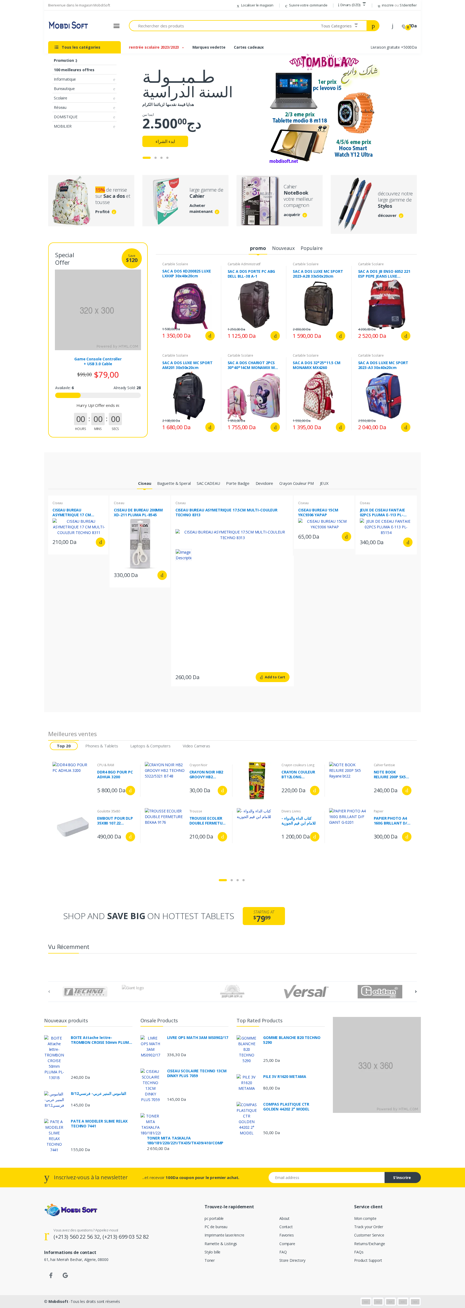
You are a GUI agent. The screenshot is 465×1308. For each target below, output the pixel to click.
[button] (352, 5)
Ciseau (57, 503)
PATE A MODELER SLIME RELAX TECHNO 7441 (99, 1123)
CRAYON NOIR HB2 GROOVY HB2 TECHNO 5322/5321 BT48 (207, 774)
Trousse (195, 811)
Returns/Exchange (369, 1243)
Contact (286, 1226)
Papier (378, 811)
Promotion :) (65, 60)
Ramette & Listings (221, 1243)
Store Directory (292, 1260)
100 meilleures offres (74, 69)
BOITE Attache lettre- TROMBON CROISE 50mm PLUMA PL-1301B (101, 1040)
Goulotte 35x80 (108, 811)
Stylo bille (212, 1252)
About (284, 1218)
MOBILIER (63, 126)
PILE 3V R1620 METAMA (284, 1076)
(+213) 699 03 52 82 (126, 1236)
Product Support (368, 1260)
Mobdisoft (58, 1301)
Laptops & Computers (150, 745)
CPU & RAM (105, 765)
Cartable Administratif (244, 264)
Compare (287, 1243)
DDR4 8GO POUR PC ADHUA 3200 (115, 774)
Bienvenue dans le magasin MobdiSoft (79, 5)
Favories (286, 1235)
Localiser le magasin (256, 5)
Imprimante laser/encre (224, 1235)
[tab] (258, 248)
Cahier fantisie (384, 765)
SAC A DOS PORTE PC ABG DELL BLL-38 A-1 (251, 274)
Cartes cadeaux (249, 47)
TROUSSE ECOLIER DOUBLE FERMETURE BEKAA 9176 (208, 821)
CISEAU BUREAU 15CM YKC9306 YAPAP (318, 512)
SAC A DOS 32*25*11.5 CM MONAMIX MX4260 (316, 365)
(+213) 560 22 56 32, (78, 1236)
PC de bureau (216, 1226)
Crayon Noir (198, 765)
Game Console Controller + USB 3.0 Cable (98, 361)
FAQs (358, 1252)
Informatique (65, 79)
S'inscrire (402, 1177)
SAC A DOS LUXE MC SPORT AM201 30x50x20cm (187, 365)
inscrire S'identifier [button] (399, 5)
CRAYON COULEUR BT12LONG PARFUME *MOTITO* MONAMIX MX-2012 (299, 774)
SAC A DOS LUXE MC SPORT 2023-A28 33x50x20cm (318, 274)
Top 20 (64, 745)
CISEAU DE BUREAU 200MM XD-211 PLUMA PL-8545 (138, 512)
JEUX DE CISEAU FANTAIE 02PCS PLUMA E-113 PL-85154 (382, 512)
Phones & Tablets (101, 745)
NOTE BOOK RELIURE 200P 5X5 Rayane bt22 (390, 774)
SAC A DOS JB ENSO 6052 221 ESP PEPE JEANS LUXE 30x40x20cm (384, 274)
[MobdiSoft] (68, 26)
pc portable (214, 1218)
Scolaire (60, 98)
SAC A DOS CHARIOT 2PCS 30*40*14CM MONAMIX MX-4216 (253, 365)
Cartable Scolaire (175, 264)
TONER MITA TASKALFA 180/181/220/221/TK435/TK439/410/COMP (185, 1140)
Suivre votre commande (307, 5)
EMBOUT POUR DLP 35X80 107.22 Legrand (115, 821)
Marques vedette (209, 47)
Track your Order (368, 1226)
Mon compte (365, 1218)
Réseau (60, 107)
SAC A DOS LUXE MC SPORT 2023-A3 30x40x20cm (383, 365)
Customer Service (369, 1235)
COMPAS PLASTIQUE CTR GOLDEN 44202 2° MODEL (286, 1107)
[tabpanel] (232, 109)
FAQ (283, 1252)
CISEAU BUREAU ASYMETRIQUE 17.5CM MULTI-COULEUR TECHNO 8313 (226, 512)
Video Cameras (196, 745)
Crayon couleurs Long (298, 765)
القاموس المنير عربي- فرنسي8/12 (98, 1093)
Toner (210, 1260)
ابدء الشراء (165, 141)
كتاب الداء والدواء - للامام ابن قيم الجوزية (298, 821)
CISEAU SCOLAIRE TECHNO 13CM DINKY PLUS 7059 (197, 1073)
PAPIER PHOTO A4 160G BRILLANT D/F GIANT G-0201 (391, 821)
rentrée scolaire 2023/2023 (154, 47)
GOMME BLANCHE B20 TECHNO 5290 (291, 1040)
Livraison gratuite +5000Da (394, 47)
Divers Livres (291, 811)
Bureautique (64, 88)
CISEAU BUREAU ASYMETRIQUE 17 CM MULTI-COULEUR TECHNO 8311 (76, 512)
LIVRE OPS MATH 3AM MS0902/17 (197, 1037)
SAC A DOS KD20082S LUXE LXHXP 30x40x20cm (186, 273)
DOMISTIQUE (66, 116)
